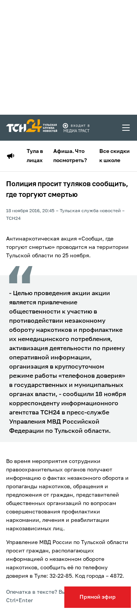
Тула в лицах (35, 156)
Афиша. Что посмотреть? (70, 156)
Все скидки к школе (114, 156)
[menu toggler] (126, 127)
